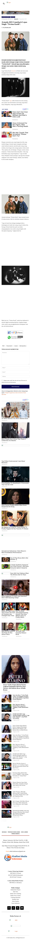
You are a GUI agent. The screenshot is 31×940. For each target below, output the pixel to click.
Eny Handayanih (7, 27)
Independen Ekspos (15, 889)
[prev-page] (3, 820)
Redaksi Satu (15, 899)
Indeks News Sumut (15, 895)
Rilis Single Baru (23, 345)
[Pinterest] (15, 53)
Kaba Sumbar (15, 901)
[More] (23, 649)
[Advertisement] (15, 178)
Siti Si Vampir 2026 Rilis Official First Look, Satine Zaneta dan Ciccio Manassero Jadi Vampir (21, 803)
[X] (11, 53)
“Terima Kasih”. (9, 345)
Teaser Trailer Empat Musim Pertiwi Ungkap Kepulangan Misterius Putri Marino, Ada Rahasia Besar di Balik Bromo (14, 687)
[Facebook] (8, 53)
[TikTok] (13, 908)
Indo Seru (15, 891)
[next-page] (5, 820)
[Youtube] (22, 908)
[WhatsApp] (19, 53)
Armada (13, 71)
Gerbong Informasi (15, 897)
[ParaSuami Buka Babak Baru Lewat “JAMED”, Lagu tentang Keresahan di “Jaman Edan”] (6, 776)
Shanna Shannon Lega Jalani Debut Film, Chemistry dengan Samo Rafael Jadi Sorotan (20, 784)
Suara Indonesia (16, 903)
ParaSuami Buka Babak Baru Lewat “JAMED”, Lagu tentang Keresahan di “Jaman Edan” (20, 774)
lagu (11, 100)
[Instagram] (9, 908)
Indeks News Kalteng (15, 893)
